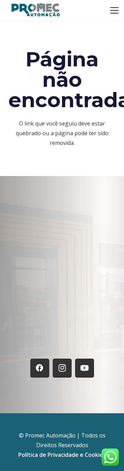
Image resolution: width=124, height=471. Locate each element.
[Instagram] (62, 368)
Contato (62, 337)
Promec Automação (51, 435)
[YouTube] (84, 368)
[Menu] (114, 10)
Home (62, 289)
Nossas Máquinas (62, 321)
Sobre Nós (62, 305)
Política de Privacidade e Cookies (62, 455)
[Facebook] (39, 368)
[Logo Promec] (36, 10)
